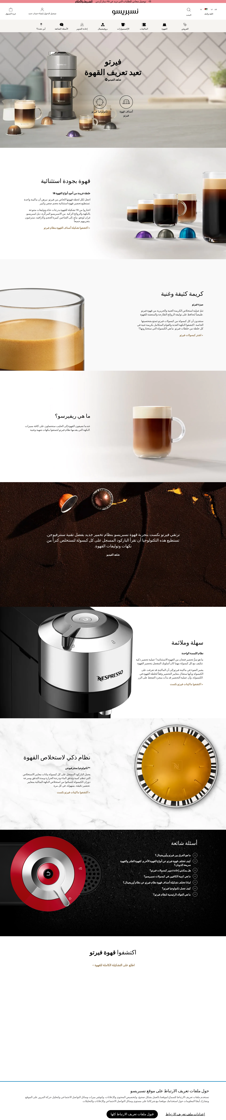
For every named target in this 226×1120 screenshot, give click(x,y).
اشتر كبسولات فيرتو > (191, 335)
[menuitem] (185, 26)
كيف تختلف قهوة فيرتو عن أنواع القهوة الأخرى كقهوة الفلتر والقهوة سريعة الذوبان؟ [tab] (155, 863)
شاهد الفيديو (114, 79)
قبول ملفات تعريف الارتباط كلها (132, 1114)
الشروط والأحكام (83, 1)
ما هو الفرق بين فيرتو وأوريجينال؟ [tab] (173, 855)
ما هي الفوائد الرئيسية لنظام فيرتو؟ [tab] (172, 894)
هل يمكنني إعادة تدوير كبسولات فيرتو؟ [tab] (170, 870)
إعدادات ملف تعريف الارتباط (185, 1114)
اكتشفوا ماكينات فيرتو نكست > (186, 684)
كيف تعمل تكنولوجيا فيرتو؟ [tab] (176, 888)
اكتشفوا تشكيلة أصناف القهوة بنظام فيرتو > (67, 227)
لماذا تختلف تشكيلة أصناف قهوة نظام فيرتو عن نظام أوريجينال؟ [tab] (157, 882)
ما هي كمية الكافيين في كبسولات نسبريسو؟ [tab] (167, 876)
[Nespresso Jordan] (125, 12)
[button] (214, 9)
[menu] (113, 26)
